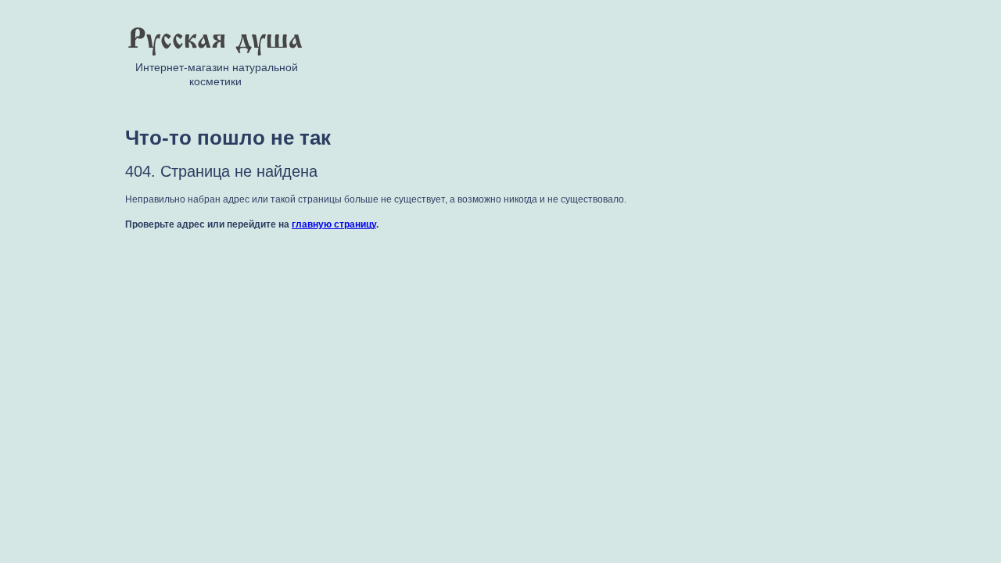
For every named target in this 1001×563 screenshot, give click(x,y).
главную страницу (334, 224)
